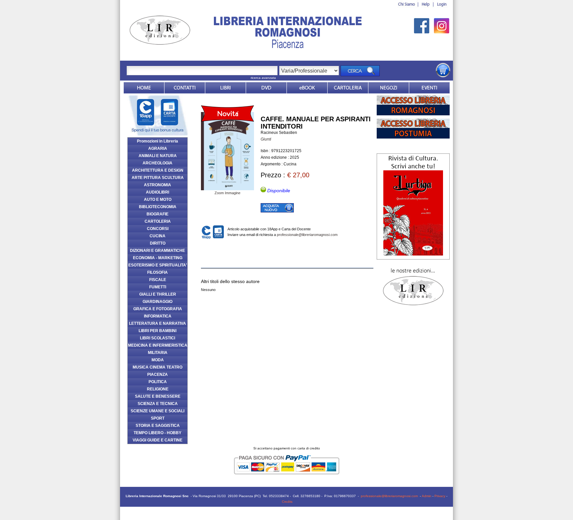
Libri (225, 87)
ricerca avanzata (263, 78)
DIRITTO (157, 243)
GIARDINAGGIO (157, 301)
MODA (158, 360)
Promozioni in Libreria (157, 141)
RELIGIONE (157, 389)
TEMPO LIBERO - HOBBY (157, 433)
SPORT (157, 418)
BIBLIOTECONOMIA (157, 206)
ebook (307, 87)
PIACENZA (157, 374)
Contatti (184, 87)
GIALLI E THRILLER (157, 294)
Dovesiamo (388, 87)
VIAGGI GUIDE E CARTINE (157, 440)
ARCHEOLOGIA (157, 163)
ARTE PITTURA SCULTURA (158, 177)
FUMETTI (157, 287)
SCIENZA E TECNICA (158, 403)
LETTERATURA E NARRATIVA (157, 323)
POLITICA (158, 381)
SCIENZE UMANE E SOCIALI (157, 411)
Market (348, 87)
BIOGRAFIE (157, 214)
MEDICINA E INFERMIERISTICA (157, 345)
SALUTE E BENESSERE (157, 396)
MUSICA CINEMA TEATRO (157, 367)
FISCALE (157, 279)
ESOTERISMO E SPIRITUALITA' (157, 265)
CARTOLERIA (158, 221)
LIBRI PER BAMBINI (157, 330)
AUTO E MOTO (157, 199)
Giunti (266, 139)
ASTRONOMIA (157, 185)
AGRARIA (157, 148)
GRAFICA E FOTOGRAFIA (157, 309)
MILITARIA (157, 352)
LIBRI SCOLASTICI (157, 338)
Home (144, 87)
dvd (266, 87)
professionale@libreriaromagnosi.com (307, 235)
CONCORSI (157, 228)
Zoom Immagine (227, 193)
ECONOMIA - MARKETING (157, 258)
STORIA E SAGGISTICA (158, 425)
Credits (287, 501)
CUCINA (157, 236)
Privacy (439, 496)
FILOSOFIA (157, 272)
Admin (426, 496)
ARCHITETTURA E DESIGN (157, 170)
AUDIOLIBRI (157, 192)
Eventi (429, 87)
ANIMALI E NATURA (158, 155)
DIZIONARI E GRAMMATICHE (157, 250)
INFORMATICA (157, 316)
